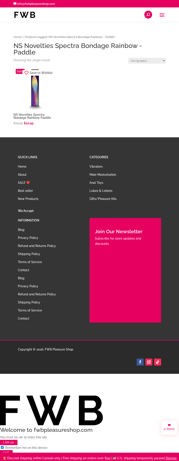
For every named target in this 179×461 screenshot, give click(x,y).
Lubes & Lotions (101, 190)
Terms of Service (30, 262)
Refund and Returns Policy (37, 246)
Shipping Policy (29, 254)
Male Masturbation (103, 174)
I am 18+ (8, 442)
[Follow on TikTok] (157, 362)
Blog (21, 229)
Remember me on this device (25, 447)
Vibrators (96, 166)
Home (18, 37)
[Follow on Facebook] (140, 362)
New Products (28, 199)
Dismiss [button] (171, 458)
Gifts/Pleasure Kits (103, 199)
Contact (23, 270)
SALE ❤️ (24, 182)
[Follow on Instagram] (148, 362)
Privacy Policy (28, 238)
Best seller (25, 190)
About (22, 174)
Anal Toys (96, 182)
